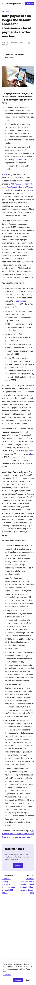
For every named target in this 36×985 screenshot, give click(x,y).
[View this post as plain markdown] (29, 43)
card (17, 606)
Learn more (7, 975)
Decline (28, 980)
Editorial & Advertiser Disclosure (14, 56)
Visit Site (18, 866)
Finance (5, 11)
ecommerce (21, 301)
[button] (3, 3)
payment (17, 160)
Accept (18, 980)
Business (30, 3)
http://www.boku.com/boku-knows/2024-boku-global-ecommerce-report (18, 834)
